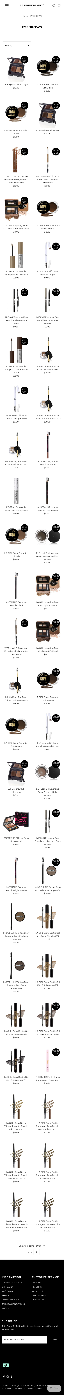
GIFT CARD (7, 1287)
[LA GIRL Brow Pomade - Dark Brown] (47, 680)
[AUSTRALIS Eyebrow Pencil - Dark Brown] (47, 490)
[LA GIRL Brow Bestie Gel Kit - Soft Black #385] (16, 1060)
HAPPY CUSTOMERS (12, 1283)
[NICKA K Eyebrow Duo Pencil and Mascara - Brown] (47, 300)
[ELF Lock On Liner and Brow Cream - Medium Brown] (47, 536)
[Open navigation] (9, 6)
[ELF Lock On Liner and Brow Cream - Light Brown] (47, 772)
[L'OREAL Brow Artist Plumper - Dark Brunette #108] (16, 350)
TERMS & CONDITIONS (13, 1304)
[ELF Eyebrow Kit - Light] (16, 68)
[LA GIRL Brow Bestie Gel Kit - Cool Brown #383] (16, 1015)
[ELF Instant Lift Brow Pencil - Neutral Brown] (47, 726)
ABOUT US (7, 1308)
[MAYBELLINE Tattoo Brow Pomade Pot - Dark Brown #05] (16, 965)
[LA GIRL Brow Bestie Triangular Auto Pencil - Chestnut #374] (47, 1155)
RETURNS (37, 1287)
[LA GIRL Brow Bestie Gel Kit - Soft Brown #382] (47, 965)
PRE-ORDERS (39, 1295)
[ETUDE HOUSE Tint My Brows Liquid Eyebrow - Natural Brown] (16, 160)
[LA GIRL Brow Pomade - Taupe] (16, 114)
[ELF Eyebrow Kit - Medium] (16, 772)
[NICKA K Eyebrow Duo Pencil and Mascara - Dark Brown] (47, 821)
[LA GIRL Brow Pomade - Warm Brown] (47, 209)
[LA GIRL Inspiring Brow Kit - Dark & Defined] (47, 631)
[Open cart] (59, 5)
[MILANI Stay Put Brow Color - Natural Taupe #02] (47, 399)
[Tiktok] (11, 1377)
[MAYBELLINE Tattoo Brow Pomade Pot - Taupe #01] (47, 870)
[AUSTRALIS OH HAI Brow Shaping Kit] (16, 821)
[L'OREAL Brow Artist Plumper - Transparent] (16, 490)
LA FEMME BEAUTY (32, 1389)
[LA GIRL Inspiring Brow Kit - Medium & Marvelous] (16, 209)
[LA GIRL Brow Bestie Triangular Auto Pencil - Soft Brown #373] (16, 1155)
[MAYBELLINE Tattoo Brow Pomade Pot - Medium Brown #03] (16, 916)
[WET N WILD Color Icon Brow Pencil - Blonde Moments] (47, 160)
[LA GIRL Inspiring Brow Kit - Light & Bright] (47, 585)
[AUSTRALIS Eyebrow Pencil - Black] (16, 585)
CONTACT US (38, 1300)
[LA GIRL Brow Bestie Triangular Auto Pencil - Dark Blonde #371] (16, 1106)
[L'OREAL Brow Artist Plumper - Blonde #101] (16, 255)
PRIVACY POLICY (10, 1300)
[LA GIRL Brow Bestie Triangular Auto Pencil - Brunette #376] (47, 1204)
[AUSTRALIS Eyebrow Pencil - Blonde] (47, 445)
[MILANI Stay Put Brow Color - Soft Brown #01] (16, 445)
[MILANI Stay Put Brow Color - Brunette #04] (47, 350)
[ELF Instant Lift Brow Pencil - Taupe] (47, 255)
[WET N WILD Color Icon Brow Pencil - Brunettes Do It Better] (16, 631)
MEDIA (5, 1295)
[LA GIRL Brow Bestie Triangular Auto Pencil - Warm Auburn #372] (47, 1106)
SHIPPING (37, 1283)
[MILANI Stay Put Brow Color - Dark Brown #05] (16, 680)
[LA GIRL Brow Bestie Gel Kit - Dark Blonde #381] (47, 916)
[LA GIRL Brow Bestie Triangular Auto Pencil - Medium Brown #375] (16, 1204)
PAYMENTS (37, 1291)
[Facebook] (3, 1377)
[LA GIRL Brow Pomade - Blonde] (16, 536)
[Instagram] (7, 1377)
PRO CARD (7, 1291)
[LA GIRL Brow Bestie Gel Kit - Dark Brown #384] (47, 1015)
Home (25, 16)
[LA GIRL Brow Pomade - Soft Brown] (16, 726)
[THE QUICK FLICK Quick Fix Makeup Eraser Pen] (47, 1060)
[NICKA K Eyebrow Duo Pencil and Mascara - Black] (16, 300)
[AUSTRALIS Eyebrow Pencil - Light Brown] (16, 870)
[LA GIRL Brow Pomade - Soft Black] (47, 68)
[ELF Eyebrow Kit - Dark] (47, 114)
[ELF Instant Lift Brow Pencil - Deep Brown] (16, 399)
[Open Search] (54, 5)
